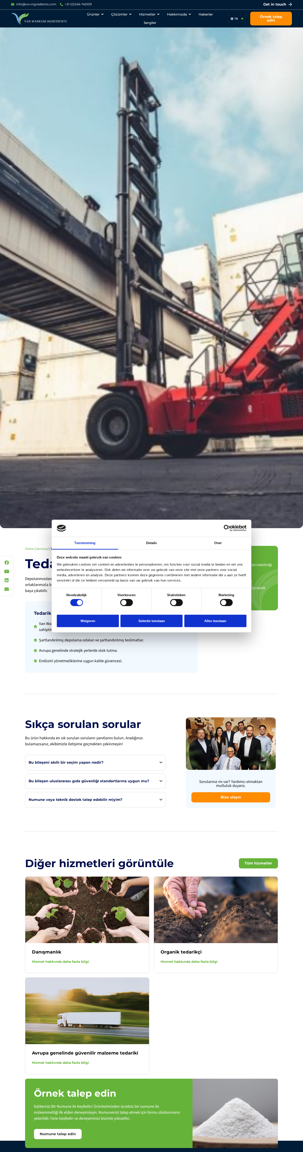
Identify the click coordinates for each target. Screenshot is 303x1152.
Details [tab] (151, 543)
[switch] (126, 602)
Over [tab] (218, 543)
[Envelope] (6, 589)
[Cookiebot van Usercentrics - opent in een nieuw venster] (227, 528)
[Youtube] (6, 571)
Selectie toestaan (151, 621)
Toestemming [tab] (84, 543)
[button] (237, 19)
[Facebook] (6, 562)
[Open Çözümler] (130, 14)
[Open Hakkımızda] (189, 14)
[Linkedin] (6, 580)
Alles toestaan (215, 621)
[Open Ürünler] (102, 14)
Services (42, 548)
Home (29, 548)
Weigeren (88, 621)
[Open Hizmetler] (158, 14)
